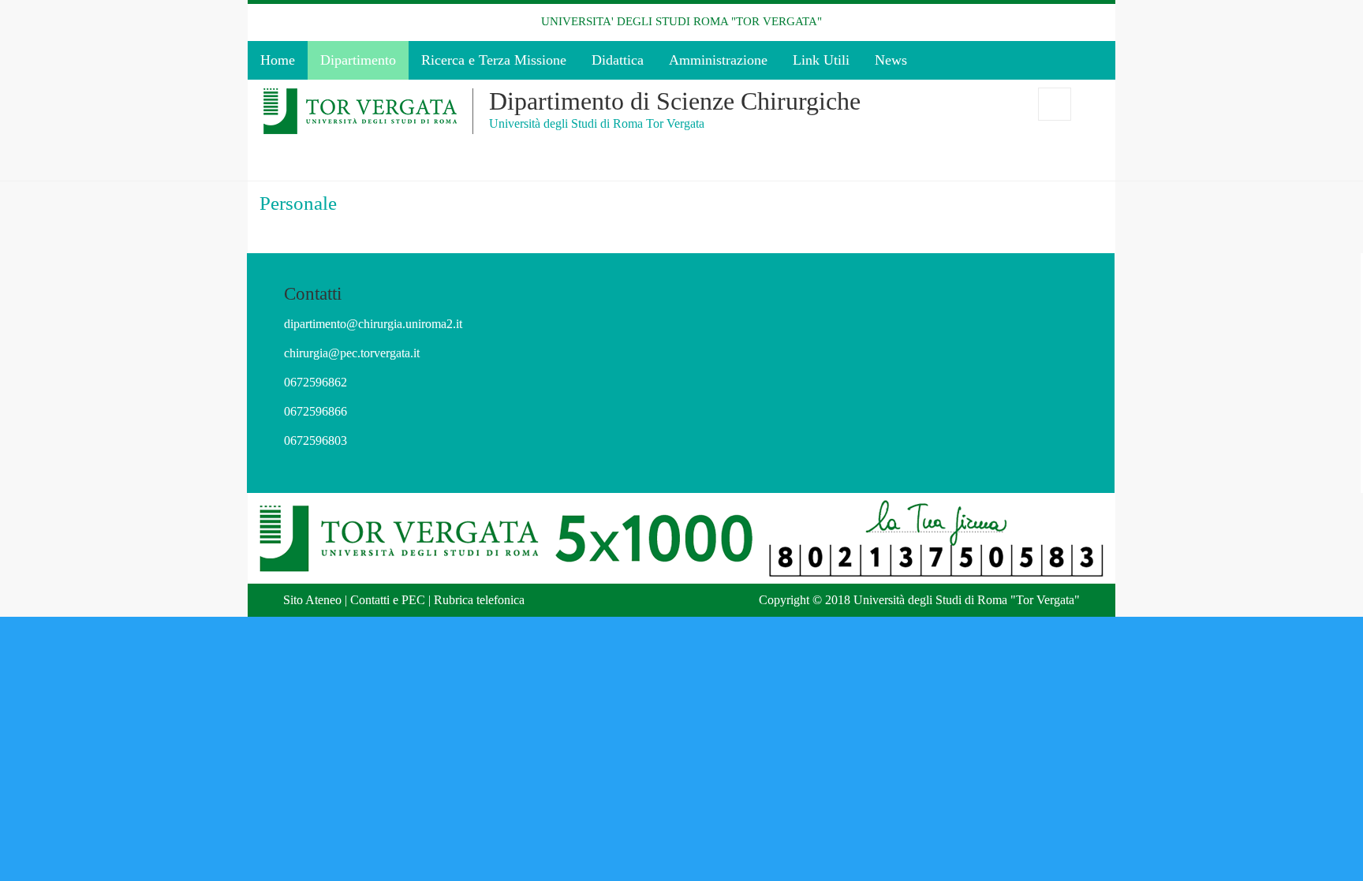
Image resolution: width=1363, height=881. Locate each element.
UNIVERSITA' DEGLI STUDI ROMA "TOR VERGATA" (681, 21)
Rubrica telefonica (479, 600)
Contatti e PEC (387, 600)
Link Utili (821, 60)
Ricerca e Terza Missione (493, 60)
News (891, 60)
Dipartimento (358, 60)
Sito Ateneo (312, 600)
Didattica (618, 60)
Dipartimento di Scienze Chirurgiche (675, 101)
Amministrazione (718, 60)
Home (277, 60)
